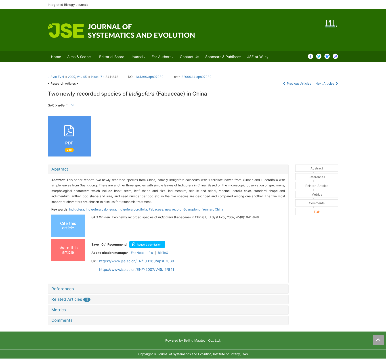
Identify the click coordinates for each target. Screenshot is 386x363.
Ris (151, 253)
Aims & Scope (79, 56)
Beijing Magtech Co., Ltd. (202, 340)
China (219, 209)
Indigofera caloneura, (102, 209)
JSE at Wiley (258, 56)
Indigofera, (77, 209)
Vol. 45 (82, 77)
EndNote (137, 253)
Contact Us (189, 56)
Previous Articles (299, 83)
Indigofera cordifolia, (133, 209)
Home (56, 56)
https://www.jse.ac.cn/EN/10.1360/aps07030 (136, 261)
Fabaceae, (157, 209)
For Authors (161, 56)
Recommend (117, 244)
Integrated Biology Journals (68, 4)
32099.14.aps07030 (196, 77)
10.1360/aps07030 (149, 77)
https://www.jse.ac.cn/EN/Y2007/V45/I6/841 (136, 269)
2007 (71, 77)
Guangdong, (192, 209)
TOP (317, 212)
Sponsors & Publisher (223, 56)
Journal (137, 56)
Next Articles (325, 83)
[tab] (168, 169)
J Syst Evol (56, 77)
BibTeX (163, 253)
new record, (174, 209)
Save (95, 244)
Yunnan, (208, 209)
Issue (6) (97, 77)
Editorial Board (111, 56)
